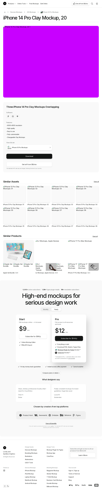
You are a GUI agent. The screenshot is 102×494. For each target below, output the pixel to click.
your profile (71, 358)
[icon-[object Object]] (92, 4)
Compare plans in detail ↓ (51, 373)
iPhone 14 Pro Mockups (50, 12)
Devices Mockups (16, 12)
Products (11, 3)
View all (96, 181)
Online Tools (21, 3)
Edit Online (43, 3)
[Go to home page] (4, 12)
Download (29, 156)
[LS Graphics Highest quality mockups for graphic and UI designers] (4, 3)
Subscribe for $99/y (33, 336)
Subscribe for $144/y (69, 338)
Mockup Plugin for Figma (66, 350)
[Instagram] (4, 471)
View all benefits (51, 423)
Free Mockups (34, 3)
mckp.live (61, 352)
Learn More (82, 455)
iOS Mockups (31, 12)
